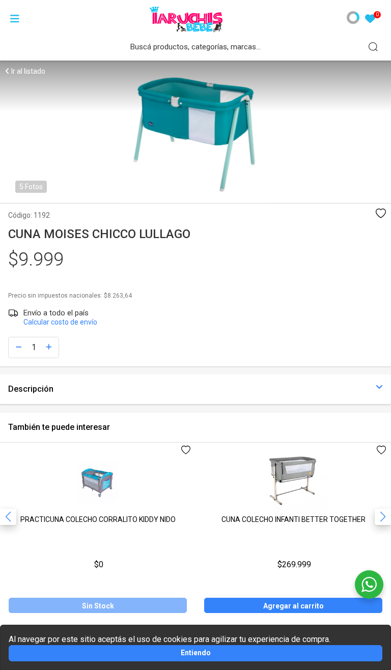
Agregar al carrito (293, 606)
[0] (370, 19)
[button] (383, 517)
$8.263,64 (118, 295)
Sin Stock (98, 606)
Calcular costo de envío (60, 322)
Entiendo (196, 653)
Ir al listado (27, 71)
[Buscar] (373, 46)
